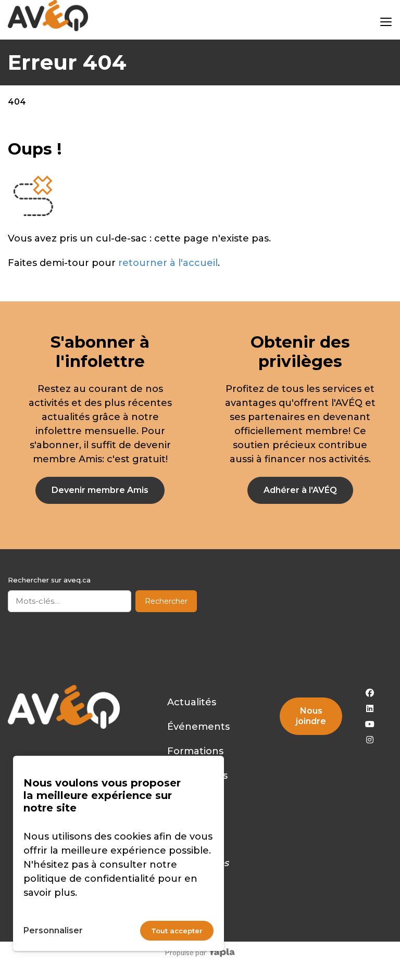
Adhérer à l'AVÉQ (300, 490)
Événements (198, 726)
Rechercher (166, 601)
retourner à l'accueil (168, 263)
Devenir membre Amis (100, 490)
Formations (195, 751)
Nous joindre (311, 716)
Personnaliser (53, 930)
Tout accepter (177, 931)
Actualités (191, 702)
